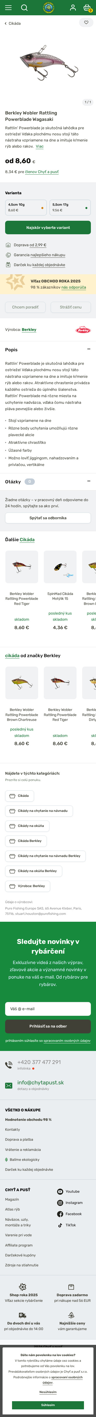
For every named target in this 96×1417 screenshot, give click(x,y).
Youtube (70, 1191)
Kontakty (12, 1129)
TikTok (70, 1225)
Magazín (12, 1199)
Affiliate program (19, 1245)
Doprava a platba (19, 1140)
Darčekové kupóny (20, 1255)
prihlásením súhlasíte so (47, 1041)
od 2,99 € (38, 245)
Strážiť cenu (71, 307)
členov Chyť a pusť (42, 172)
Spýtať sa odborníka (48, 518)
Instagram (70, 1203)
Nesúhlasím (48, 1392)
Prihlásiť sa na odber (48, 1026)
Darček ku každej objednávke (29, 1170)
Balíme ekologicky (24, 1160)
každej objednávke (49, 265)
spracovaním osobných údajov (67, 1041)
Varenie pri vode (18, 1235)
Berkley (29, 329)
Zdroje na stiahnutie (21, 1265)
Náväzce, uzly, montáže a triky (18, 1222)
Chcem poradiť (25, 307)
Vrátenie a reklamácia (23, 1150)
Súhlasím (48, 1405)
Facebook (70, 1214)
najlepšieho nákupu (47, 255)
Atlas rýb (12, 1209)
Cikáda (27, 539)
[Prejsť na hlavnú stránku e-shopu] (48, 7)
